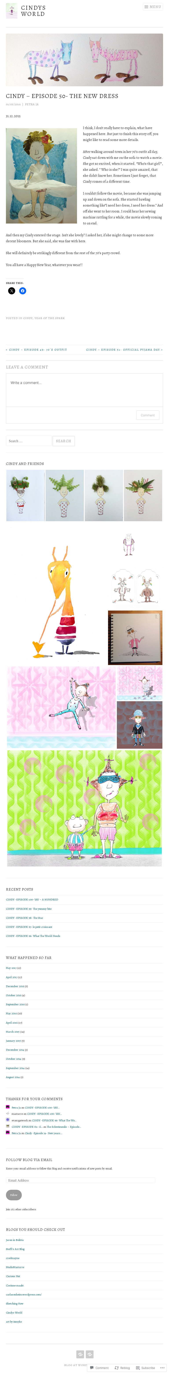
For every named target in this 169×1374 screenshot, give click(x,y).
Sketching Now (14, 1303)
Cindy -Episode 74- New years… (43, 1133)
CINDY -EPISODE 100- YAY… (42, 1107)
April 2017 (11, 977)
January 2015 (13, 1041)
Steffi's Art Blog (15, 1249)
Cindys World (33, 11)
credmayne (12, 1258)
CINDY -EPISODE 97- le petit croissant (29, 927)
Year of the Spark (50, 318)
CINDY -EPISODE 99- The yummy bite (28, 909)
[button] (25, 495)
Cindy (28, 318)
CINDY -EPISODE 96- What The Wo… (54, 1120)
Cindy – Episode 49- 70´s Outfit (36, 349)
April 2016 (12, 1022)
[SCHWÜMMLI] (79, 1354)
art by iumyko (14, 1321)
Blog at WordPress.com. (84, 1365)
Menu (155, 6)
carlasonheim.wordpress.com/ (24, 1294)
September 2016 (15, 1004)
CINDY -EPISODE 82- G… (27, 1127)
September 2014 (15, 1068)
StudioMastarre (15, 1267)
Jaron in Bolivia (15, 1240)
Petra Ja (32, 104)
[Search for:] (29, 441)
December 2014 (15, 1050)
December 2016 (15, 986)
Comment (148, 415)
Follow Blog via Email (29, 1159)
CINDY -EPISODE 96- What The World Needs (33, 936)
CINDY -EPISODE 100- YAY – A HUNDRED (32, 899)
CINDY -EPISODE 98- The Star (24, 918)
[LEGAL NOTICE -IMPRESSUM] (89, 1354)
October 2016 (13, 995)
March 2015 (13, 1032)
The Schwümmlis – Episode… (64, 1127)
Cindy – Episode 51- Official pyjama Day (124, 349)
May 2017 (11, 968)
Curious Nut (13, 1276)
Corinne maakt (15, 1285)
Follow (13, 1195)
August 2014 (13, 1077)
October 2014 (13, 1059)
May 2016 (11, 1013)
